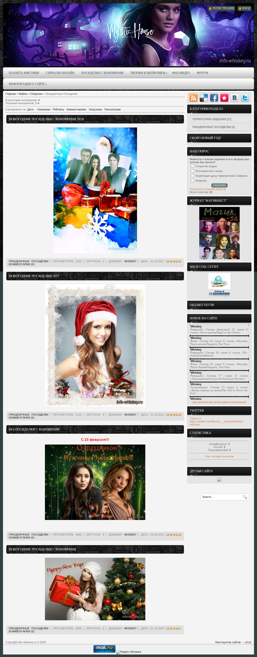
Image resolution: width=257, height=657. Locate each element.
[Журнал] (219, 258)
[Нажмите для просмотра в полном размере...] (95, 252)
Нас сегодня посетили (219, 456)
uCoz (248, 642)
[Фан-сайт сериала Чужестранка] (219, 480)
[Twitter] (245, 98)
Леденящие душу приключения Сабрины (221, 175)
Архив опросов (216, 189)
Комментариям (76, 109)
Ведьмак (201, 180)
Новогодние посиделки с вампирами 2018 (46, 119)
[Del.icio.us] (204, 98)
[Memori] (224, 98)
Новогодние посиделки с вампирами (42, 549)
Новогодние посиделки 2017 (34, 276)
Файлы (23, 93)
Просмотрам (112, 109)
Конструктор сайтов (228, 642)
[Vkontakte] (235, 98)
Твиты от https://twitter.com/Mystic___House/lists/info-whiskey (217, 421)
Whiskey (130, 261)
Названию (43, 109)
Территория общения (209, 119)
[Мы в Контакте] (219, 296)
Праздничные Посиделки (28, 261)
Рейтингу (58, 109)
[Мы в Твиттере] (219, 288)
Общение (36, 93)
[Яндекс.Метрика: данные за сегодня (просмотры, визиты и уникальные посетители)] (128, 652)
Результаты (197, 189)
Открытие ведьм (206, 166)
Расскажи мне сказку (209, 170)
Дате (30, 109)
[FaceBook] (214, 98)
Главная (11, 93)
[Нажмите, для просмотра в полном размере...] (95, 518)
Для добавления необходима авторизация (219, 402)
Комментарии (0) (21, 264)
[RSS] (193, 98)
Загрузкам (95, 109)
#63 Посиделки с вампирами (34, 429)
